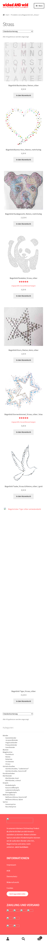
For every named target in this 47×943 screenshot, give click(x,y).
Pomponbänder (11, 745)
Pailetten (8, 759)
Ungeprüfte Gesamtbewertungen (23, 286)
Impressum (11, 865)
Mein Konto (8, 939)
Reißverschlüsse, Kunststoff (16, 797)
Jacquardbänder (11, 740)
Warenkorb (36, 937)
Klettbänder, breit (12, 778)
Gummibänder (10, 738)
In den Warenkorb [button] (23, 95)
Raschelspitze (10, 807)
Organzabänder (11, 742)
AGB (8, 870)
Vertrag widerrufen (17, 894)
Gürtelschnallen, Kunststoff (15, 771)
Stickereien (9, 761)
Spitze (5, 802)
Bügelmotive (7, 752)
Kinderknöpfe (10, 785)
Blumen (5, 750)
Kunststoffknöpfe (12, 788)
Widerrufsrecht (13, 882)
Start (7, 15)
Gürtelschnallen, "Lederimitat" (17, 769)
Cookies (10, 888)
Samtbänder (10, 747)
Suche (23, 939)
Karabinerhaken (9, 773)
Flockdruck (9, 754)
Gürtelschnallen (9, 766)
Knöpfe (5, 783)
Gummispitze (10, 804)
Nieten (7, 757)
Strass (7, 764)
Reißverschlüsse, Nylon (14, 799)
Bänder (5, 735)
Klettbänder (7, 776)
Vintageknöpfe (11, 792)
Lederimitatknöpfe (12, 790)
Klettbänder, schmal (13, 780)
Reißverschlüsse (9, 795)
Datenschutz (12, 876)
